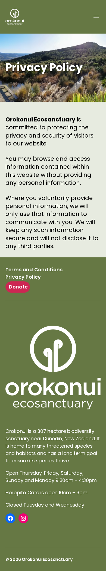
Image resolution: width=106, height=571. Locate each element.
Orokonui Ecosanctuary (47, 559)
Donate (18, 286)
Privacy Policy (23, 276)
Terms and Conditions (34, 269)
